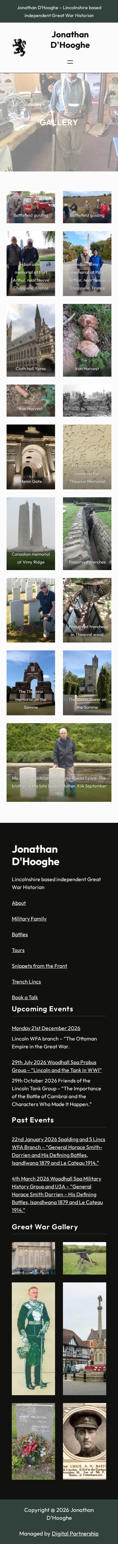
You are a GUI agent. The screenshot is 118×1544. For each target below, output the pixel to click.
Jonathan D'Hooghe (70, 39)
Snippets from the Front (39, 965)
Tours (18, 950)
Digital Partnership (75, 1533)
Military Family (29, 918)
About (19, 903)
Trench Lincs (26, 981)
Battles (20, 934)
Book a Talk (25, 997)
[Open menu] (70, 62)
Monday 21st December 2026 (46, 1028)
